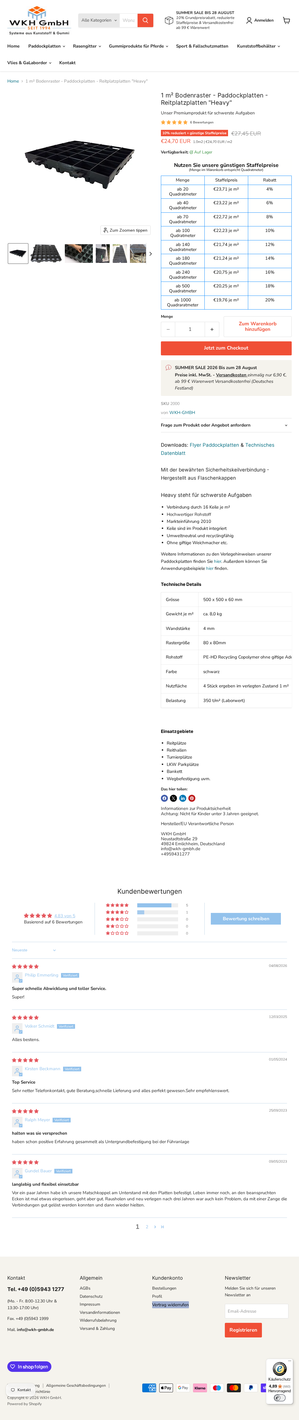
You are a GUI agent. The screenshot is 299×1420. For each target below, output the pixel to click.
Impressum (90, 1304)
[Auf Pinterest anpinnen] (191, 798)
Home (13, 46)
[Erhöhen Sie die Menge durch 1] (212, 329)
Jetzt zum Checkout (226, 348)
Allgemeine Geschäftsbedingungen (76, 1385)
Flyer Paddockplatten (214, 445)
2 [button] (147, 1227)
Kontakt (67, 63)
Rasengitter (85, 46)
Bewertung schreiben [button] (246, 919)
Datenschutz (91, 1296)
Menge (167, 317)
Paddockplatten (45, 46)
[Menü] (289, 1362)
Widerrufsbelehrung (98, 1320)
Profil (157, 1296)
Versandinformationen (100, 1312)
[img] (25, 967)
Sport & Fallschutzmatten (202, 46)
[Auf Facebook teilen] (164, 798)
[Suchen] (145, 20)
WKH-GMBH (182, 412)
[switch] (280, 1397)
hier (217, 561)
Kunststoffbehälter (257, 46)
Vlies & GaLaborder (27, 63)
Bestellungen (164, 1288)
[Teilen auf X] (173, 798)
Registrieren (243, 1330)
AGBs (85, 1288)
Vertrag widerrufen (170, 1305)
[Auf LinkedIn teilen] (182, 798)
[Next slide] (150, 253)
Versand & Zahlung (97, 1328)
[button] (261, 20)
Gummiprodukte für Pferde (137, 46)
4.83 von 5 (64, 916)
